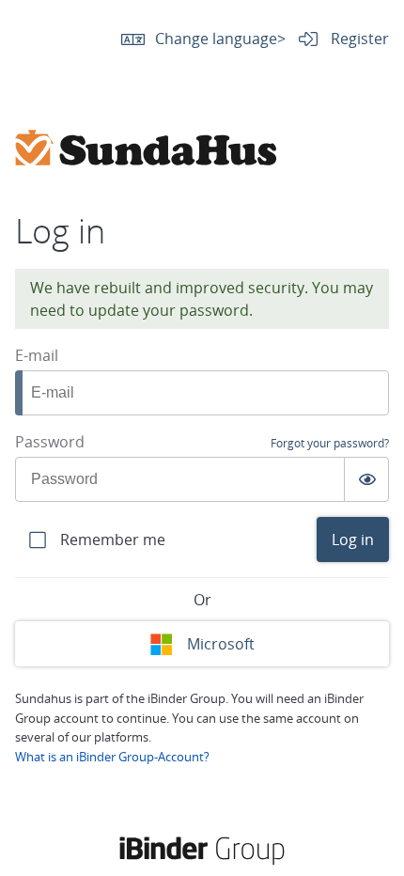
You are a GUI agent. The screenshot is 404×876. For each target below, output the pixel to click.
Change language (216, 38)
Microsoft (221, 644)
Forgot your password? (330, 443)
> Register (333, 38)
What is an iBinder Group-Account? (112, 756)
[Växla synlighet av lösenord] (366, 479)
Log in (353, 539)
